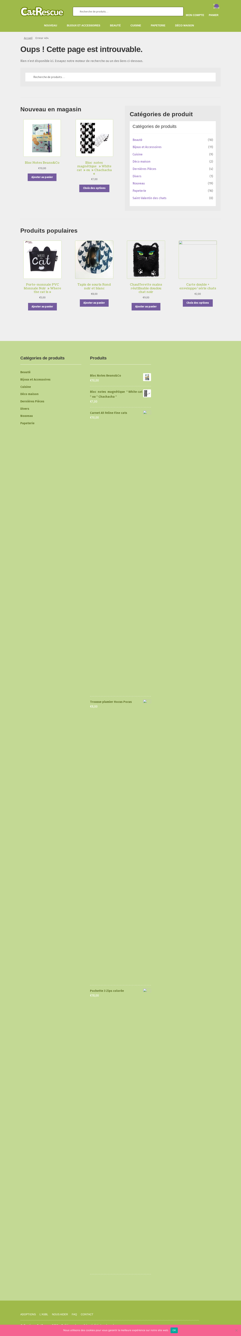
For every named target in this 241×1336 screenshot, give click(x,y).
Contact (87, 1314)
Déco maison (184, 25)
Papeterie (158, 25)
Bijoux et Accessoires (83, 25)
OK (174, 1330)
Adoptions (28, 1314)
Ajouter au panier (42, 177)
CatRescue (43, 1298)
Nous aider (60, 1314)
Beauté (115, 25)
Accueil (28, 38)
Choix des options (94, 188)
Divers (137, 176)
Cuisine (135, 25)
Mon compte (195, 15)
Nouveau (50, 25)
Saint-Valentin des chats (149, 198)
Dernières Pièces (144, 169)
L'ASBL (44, 1314)
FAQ (74, 1314)
